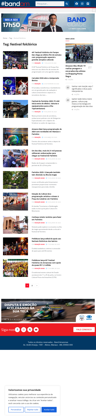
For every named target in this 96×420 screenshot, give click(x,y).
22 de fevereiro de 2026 (51, 84)
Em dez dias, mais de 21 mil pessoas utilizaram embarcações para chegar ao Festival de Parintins (47, 153)
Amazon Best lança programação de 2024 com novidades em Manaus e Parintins (47, 131)
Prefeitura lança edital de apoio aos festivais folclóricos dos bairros (46, 239)
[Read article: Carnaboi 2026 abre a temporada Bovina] (15, 86)
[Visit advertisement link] (48, 22)
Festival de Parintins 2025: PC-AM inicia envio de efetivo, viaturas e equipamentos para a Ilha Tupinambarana (45, 105)
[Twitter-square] (87, 3)
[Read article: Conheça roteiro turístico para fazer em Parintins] (15, 225)
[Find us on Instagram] (23, 329)
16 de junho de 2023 (54, 202)
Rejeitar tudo (32, 409)
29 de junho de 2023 (54, 159)
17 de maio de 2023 (53, 244)
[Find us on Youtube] (36, 329)
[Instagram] (82, 3)
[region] (32, 400)
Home (5, 38)
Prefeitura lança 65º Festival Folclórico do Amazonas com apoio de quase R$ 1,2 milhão (46, 262)
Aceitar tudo (49, 409)
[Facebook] (76, 3)
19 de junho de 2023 (54, 178)
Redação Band (40, 159)
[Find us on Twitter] (29, 329)
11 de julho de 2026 (49, 63)
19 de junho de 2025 (50, 112)
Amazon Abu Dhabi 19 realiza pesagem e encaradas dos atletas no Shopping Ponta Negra (75, 71)
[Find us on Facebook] (17, 329)
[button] (94, 10)
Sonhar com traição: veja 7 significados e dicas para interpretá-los (82, 88)
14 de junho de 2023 (54, 223)
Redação (38, 63)
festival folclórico (20, 38)
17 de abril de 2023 (53, 268)
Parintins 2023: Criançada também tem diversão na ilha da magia (46, 173)
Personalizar (16, 409)
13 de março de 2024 (50, 137)
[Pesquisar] (66, 3)
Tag (10, 38)
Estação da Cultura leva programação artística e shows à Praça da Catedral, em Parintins (45, 196)
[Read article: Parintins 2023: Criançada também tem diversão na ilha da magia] (15, 180)
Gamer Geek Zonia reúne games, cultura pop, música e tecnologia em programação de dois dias (82, 102)
